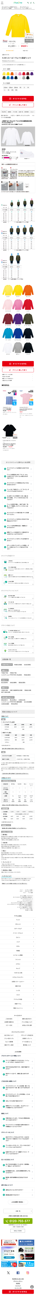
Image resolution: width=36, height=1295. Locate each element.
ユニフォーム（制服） (18, 955)
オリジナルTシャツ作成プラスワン (9, 7)
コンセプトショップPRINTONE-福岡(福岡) (11, 702)
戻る (32, 1287)
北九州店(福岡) (28, 702)
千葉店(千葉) (4, 673)
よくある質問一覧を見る (17, 1202)
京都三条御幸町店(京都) (16, 690)
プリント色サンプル (9, 1038)
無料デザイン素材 (9, 1045)
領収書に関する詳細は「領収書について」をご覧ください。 (14, 828)
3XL (16, 90)
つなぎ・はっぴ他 (18, 973)
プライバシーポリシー (18, 1281)
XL (8, 90)
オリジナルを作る (19, 1291)
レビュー (32, 112)
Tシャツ (18, 920)
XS (20, 87)
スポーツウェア (18, 928)
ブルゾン (18, 937)
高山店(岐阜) (4, 682)
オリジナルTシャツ (24, 7)
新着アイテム (18, 1003)
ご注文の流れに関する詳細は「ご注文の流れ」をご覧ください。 (15, 773)
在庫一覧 (21, 112)
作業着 (18, 950)
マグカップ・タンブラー (18, 977)
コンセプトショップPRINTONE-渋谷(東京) (11, 675)
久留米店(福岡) (5, 704)
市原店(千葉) (13, 673)
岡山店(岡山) (13, 700)
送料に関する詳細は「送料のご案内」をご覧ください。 (13, 748)
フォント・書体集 (9, 1042)
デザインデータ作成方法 (27, 1035)
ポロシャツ (18, 924)
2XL (12, 90)
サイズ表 (15, 112)
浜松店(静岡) (13, 682)
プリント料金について (27, 1022)
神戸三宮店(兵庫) (5, 692)
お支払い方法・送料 (27, 1025)
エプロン (18, 964)
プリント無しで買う (19, 105)
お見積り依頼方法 (9, 1022)
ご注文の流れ (9, 1018)
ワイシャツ (18, 959)
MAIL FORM (18, 1231)
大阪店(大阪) (4, 690)
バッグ (18, 942)
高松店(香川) (4, 700)
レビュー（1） (25, 50)
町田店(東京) (27, 675)
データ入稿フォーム (27, 1042)
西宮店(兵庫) (28, 690)
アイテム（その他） (18, 999)
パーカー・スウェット (18, 933)
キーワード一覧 (18, 1288)
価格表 (9, 112)
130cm (11, 87)
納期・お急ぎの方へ (27, 1018)
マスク (18, 995)
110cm (5, 87)
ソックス (18, 990)
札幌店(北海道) (18, 664)
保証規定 (18, 1283)
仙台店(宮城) (27, 664)
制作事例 (27, 112)
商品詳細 (4, 112)
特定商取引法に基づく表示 (18, 1279)
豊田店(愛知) (22, 682)
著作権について (27, 1045)
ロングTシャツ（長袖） (7, 8)
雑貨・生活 (18, 986)
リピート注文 (9, 1025)
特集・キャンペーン (18, 1008)
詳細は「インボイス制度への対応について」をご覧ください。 (14, 883)
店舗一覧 (18, 1211)
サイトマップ (18, 1286)
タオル (18, 946)
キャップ (18, 968)
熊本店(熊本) (14, 704)
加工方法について (8, 1035)
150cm (16, 87)
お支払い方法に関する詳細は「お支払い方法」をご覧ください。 (15, 805)
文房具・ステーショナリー (18, 981)
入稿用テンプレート (27, 1038)
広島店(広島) (22, 700)
